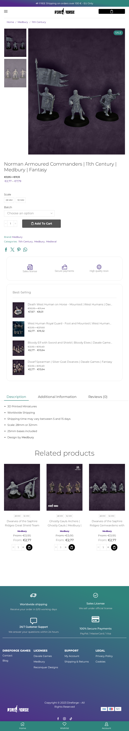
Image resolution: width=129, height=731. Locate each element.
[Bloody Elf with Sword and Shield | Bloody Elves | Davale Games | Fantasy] (18, 348)
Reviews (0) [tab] (98, 397)
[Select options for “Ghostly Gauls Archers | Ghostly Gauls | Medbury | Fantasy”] (72, 547)
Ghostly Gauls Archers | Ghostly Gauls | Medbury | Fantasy (64, 525)
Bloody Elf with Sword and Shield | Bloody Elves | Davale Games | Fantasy (70, 342)
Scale (7, 194)
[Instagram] (64, 718)
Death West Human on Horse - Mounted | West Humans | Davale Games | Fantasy (70, 304)
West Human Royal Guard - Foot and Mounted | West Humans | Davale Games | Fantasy (70, 323)
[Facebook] (58, 718)
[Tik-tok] (71, 718)
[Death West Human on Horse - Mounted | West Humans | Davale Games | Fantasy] (18, 310)
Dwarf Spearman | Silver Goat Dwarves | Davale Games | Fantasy (70, 361)
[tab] (16, 397)
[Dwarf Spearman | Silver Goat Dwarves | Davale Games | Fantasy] (18, 367)
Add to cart (43, 223)
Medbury (23, 22)
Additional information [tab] (57, 397)
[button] (32, 91)
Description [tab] (16, 397)
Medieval (51, 241)
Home (10, 22)
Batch (8, 207)
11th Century (39, 22)
